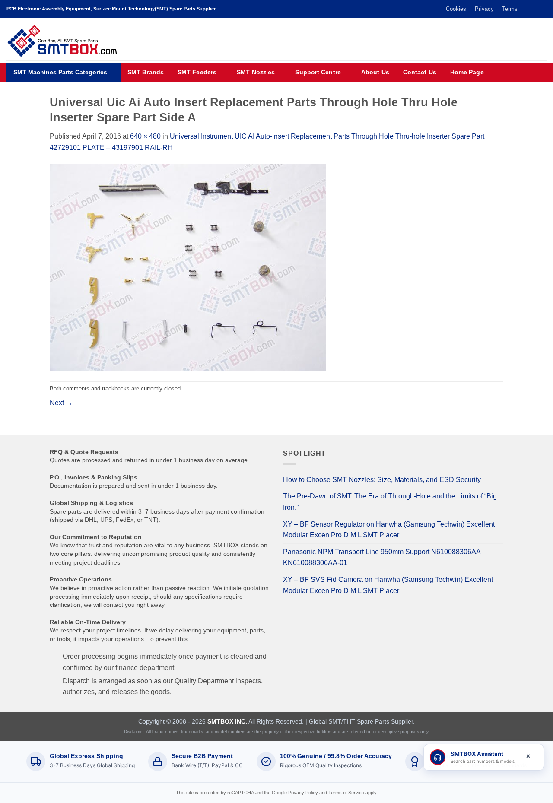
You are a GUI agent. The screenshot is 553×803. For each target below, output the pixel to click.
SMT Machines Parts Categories (60, 72)
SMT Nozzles (256, 72)
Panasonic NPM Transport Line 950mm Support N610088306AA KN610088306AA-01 (381, 557)
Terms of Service (346, 792)
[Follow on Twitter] (525, 9)
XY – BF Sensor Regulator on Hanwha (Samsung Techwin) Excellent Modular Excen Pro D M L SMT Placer (389, 530)
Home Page (467, 72)
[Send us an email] (534, 9)
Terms (510, 9)
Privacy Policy (303, 792)
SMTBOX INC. (227, 721)
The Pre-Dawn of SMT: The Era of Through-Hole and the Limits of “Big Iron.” (390, 501)
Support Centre (317, 72)
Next (61, 402)
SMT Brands (145, 72)
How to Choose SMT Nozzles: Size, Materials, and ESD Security (382, 479)
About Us (375, 72)
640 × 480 (145, 136)
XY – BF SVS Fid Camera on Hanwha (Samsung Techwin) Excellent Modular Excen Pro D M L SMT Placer (388, 585)
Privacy (484, 9)
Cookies (456, 9)
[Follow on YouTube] (542, 9)
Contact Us (419, 72)
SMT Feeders (197, 72)
